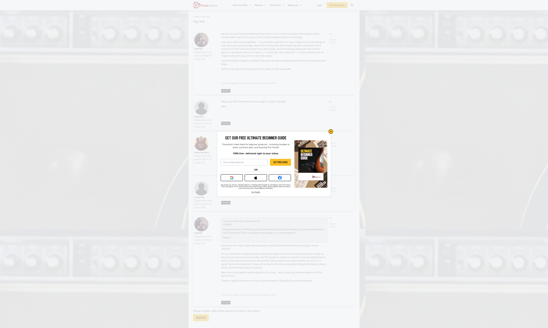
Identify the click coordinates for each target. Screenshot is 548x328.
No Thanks (256, 192)
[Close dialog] (331, 131)
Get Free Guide (280, 162)
